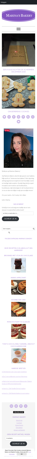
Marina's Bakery (18, 14)
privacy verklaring (19, 430)
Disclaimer (19, 427)
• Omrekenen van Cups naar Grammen (14, 372)
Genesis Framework (11, 456)
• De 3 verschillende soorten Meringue (14, 376)
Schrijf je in (10, 219)
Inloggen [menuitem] (3, 2)
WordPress (23, 456)
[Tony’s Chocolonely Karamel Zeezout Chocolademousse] (18, 355)
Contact (19, 423)
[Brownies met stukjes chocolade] (18, 265)
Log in (30, 456)
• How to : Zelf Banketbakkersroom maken (15, 393)
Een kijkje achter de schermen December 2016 (18, 71)
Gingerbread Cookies (18, 111)
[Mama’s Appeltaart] (18, 287)
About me (19, 420)
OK (22, 454)
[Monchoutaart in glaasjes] (18, 331)
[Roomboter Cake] (18, 309)
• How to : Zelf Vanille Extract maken (13, 388)
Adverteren (19, 425)
